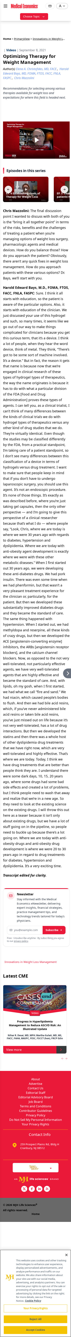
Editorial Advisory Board (35, 1097)
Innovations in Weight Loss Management (31, 962)
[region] (35, 1293)
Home (7, 39)
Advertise (35, 1084)
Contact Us (35, 1088)
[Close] (66, 1255)
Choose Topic (31, 16)
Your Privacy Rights (35, 1124)
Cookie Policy (33, 1300)
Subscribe (52, 930)
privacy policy (21, 941)
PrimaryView (22, 39)
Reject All (35, 1319)
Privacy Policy (35, 1115)
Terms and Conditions (35, 1106)
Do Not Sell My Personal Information (35, 1120)
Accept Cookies (35, 1330)
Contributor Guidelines (35, 1111)
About (35, 1079)
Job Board (36, 1102)
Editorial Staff (35, 1093)
